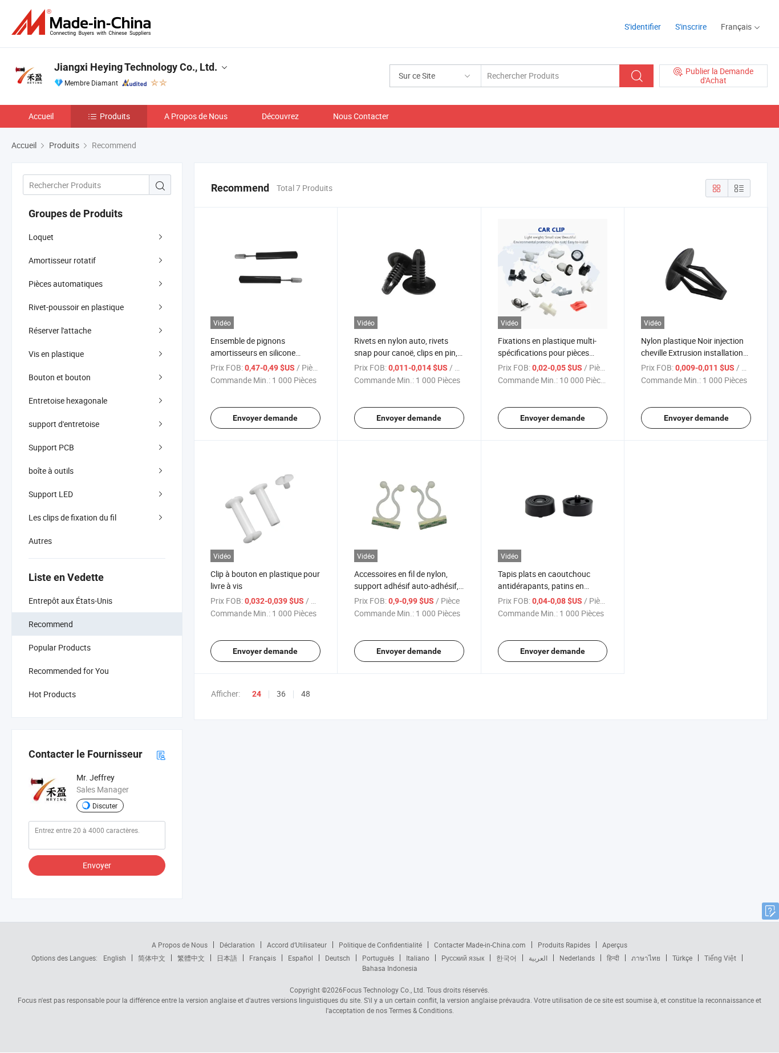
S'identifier (642, 26)
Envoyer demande (265, 417)
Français (262, 957)
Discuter (104, 805)
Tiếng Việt (720, 957)
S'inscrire (691, 26)
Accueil (41, 116)
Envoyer (97, 865)
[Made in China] (84, 22)
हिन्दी (613, 957)
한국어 (506, 957)
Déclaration (237, 944)
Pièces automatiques (66, 283)
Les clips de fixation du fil (72, 517)
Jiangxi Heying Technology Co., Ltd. (135, 67)
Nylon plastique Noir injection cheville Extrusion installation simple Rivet (692, 352)
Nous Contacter (361, 116)
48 (305, 693)
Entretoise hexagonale (68, 400)
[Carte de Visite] (160, 754)
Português (378, 957)
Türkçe (682, 957)
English (114, 957)
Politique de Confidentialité (380, 944)
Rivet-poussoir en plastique (76, 307)
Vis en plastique (56, 353)
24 (256, 693)
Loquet (41, 236)
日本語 (227, 957)
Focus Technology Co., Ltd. (384, 989)
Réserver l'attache (60, 330)
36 (281, 693)
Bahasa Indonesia (389, 968)
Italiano (417, 957)
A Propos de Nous (196, 116)
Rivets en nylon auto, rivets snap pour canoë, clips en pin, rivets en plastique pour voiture (408, 352)
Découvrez (280, 116)
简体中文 (151, 957)
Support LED (51, 494)
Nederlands (577, 957)
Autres (40, 540)
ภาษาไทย (645, 957)
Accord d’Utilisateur (297, 944)
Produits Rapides (564, 944)
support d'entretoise (64, 423)
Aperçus (614, 944)
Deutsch (337, 957)
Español (300, 957)
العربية (538, 957)
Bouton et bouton (60, 377)
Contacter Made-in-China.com (480, 944)
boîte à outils (51, 470)
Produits (115, 116)
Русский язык (462, 957)
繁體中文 (191, 957)
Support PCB (51, 447)
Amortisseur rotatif (62, 260)
